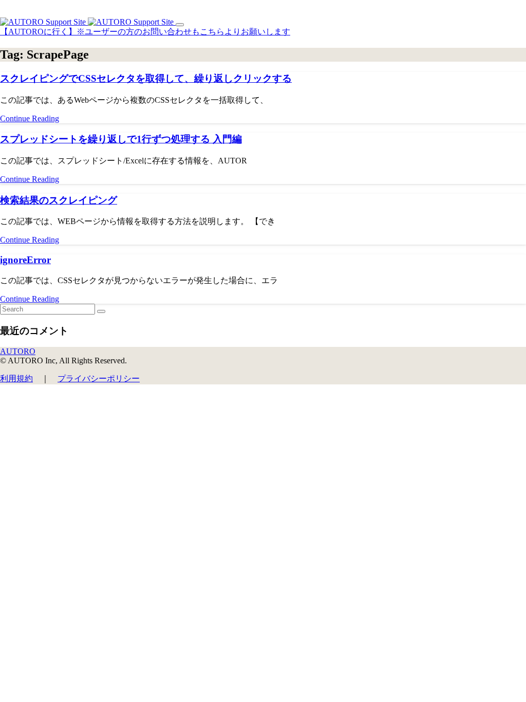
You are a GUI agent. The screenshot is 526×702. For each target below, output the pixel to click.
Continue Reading (29, 118)
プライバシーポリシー (99, 378)
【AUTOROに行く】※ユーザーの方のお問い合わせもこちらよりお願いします (145, 31)
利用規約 (16, 378)
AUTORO (17, 351)
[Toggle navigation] (180, 24)
